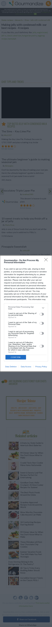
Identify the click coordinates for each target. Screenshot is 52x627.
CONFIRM (16, 357)
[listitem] (26, 308)
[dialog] (26, 313)
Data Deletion (11, 367)
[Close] (46, 260)
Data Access (26, 367)
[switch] (42, 314)
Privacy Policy (41, 367)
